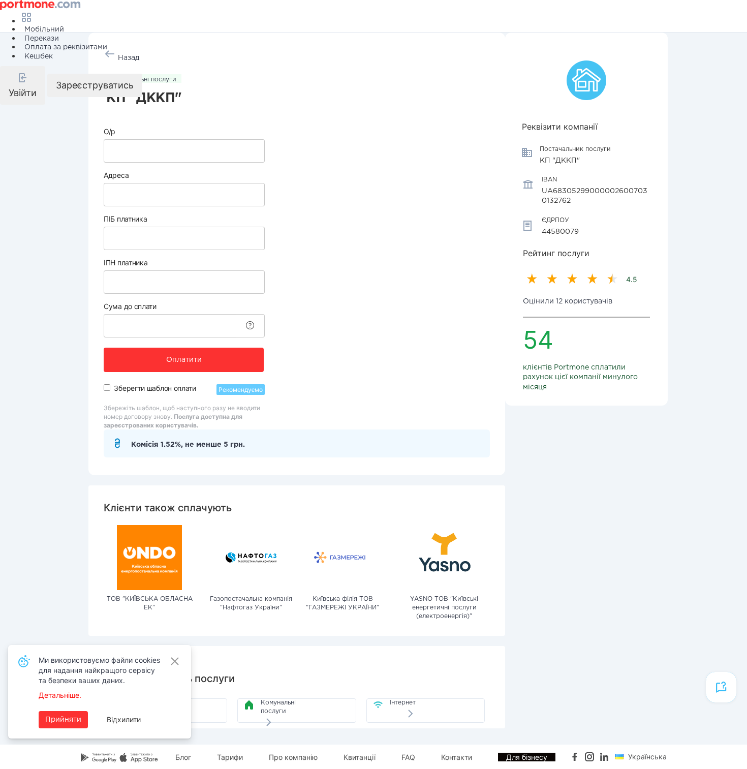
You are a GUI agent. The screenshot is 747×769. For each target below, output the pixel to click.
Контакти (456, 757)
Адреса (116, 175)
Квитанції (360, 757)
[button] (22, 85)
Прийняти (63, 720)
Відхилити (124, 719)
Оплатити (184, 360)
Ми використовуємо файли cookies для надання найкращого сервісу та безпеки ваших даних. (99, 670)
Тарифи (230, 757)
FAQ (408, 757)
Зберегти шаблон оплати (155, 388)
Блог (183, 757)
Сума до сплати (130, 306)
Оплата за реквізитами (65, 47)
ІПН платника (125, 262)
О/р (109, 131)
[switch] (107, 387)
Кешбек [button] (38, 56)
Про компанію (293, 757)
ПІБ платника (125, 218)
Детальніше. (60, 695)
